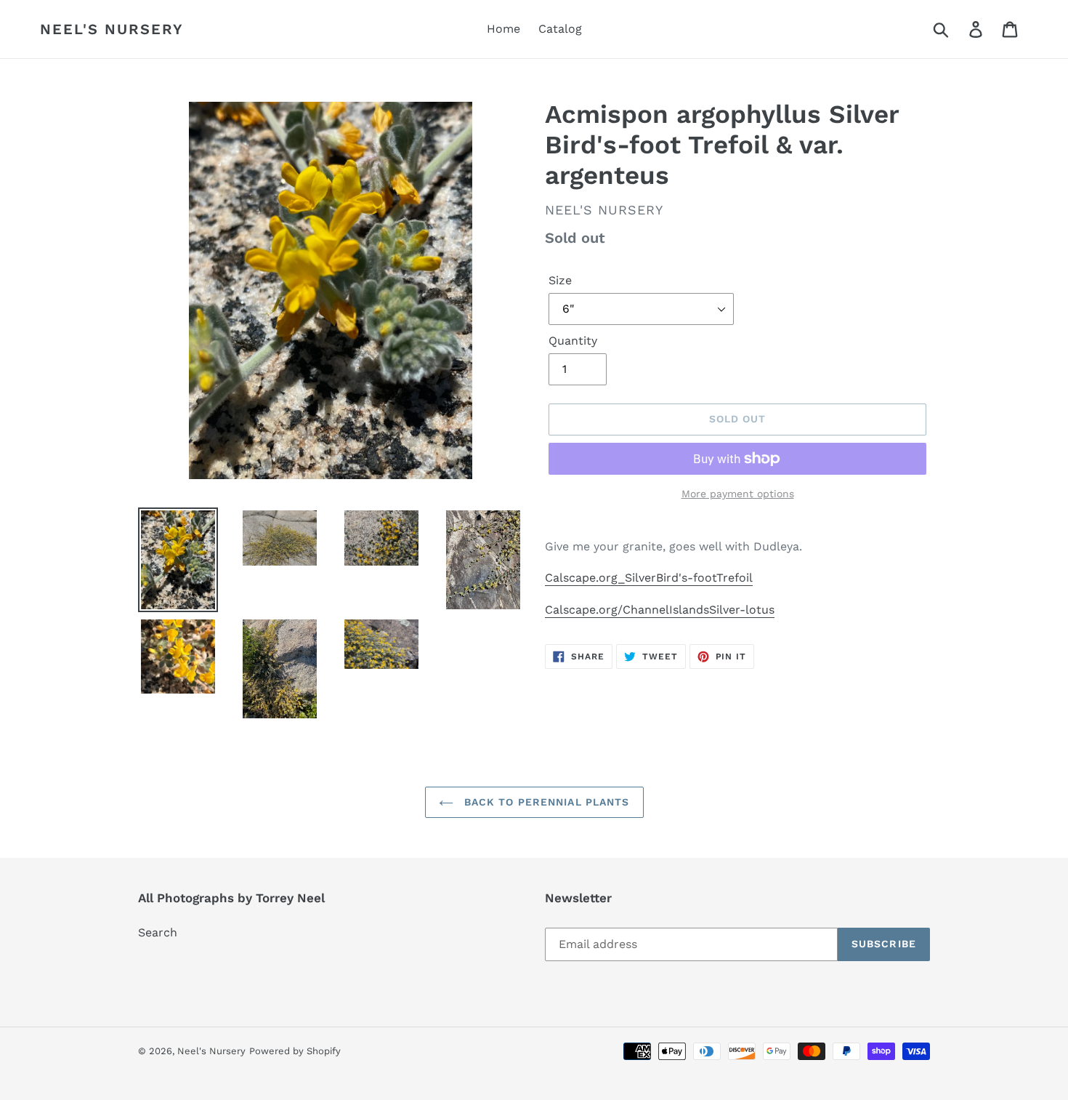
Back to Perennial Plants (545, 802)
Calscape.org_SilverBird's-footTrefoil (649, 578)
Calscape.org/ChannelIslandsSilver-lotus (659, 610)
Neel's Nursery (112, 29)
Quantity (573, 341)
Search (157, 932)
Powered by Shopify (295, 1050)
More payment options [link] (737, 493)
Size (560, 280)
